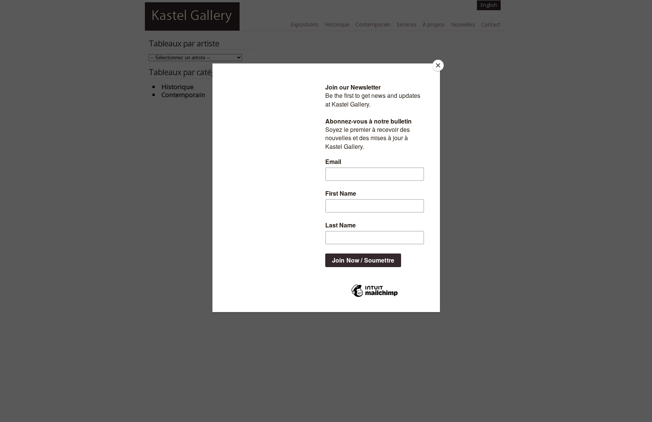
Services (407, 24)
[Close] (438, 65)
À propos (434, 24)
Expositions (304, 24)
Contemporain (373, 24)
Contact (490, 24)
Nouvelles (463, 24)
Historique (336, 24)
